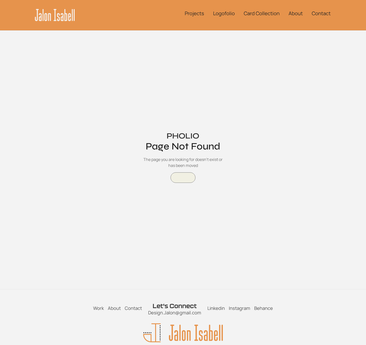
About (114, 308)
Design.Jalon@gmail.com (174, 312)
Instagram (239, 308)
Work (98, 308)
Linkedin (216, 308)
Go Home (183, 177)
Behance (263, 308)
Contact (133, 308)
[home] (55, 15)
